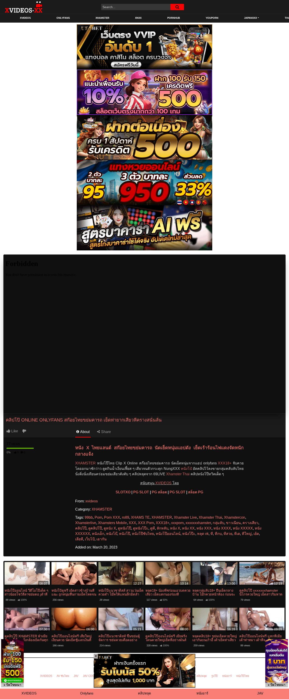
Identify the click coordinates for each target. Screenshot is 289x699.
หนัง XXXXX (243, 528)
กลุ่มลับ (218, 523)
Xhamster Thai (178, 474)
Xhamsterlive (85, 523)
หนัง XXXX (222, 528)
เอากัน (101, 539)
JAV (76, 676)
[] (177, 7)
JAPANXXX (250, 17)
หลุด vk (203, 534)
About (84, 432)
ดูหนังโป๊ (124, 528)
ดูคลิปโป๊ (95, 528)
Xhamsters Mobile (112, 523)
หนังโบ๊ (111, 534)
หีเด (237, 534)
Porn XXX (112, 517)
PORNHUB (173, 17)
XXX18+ (224, 463)
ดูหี (152, 528)
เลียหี (79, 539)
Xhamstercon (234, 517)
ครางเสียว (250, 523)
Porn (98, 517)
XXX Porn (146, 523)
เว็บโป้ (90, 539)
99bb (89, 517)
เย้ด (256, 534)
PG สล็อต (159, 492)
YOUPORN (212, 17)
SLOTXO (123, 492)
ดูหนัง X (110, 528)
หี (211, 534)
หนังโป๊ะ (188, 534)
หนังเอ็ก (98, 534)
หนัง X (175, 528)
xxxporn (177, 523)
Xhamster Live (185, 517)
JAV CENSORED (93, 676)
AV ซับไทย (63, 676)
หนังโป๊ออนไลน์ (168, 534)
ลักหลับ (162, 528)
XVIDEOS (25, 17)
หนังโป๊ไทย (242, 676)
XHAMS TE (140, 517)
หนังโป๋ (186, 469)
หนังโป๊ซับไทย (143, 534)
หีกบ (218, 534)
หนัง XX (188, 528)
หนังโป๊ (124, 534)
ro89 (125, 517)
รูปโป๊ (214, 676)
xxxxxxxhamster (198, 523)
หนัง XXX (204, 528)
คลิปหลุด (201, 676)
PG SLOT (141, 492)
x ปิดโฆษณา (12, 685)
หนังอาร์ (227, 676)
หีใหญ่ (247, 534)
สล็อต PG (195, 492)
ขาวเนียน (233, 523)
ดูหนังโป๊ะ (140, 528)
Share (105, 432)
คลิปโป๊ (80, 528)
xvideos (91, 501)
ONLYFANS (63, 17)
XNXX (138, 17)
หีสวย (228, 534)
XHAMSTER (102, 17)
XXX (132, 523)
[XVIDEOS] (23, 7)
